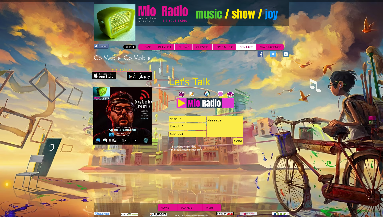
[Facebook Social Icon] (260, 54)
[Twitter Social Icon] (273, 54)
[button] (122, 116)
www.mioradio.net (147, 18)
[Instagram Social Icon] (286, 54)
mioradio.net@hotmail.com (186, 149)
